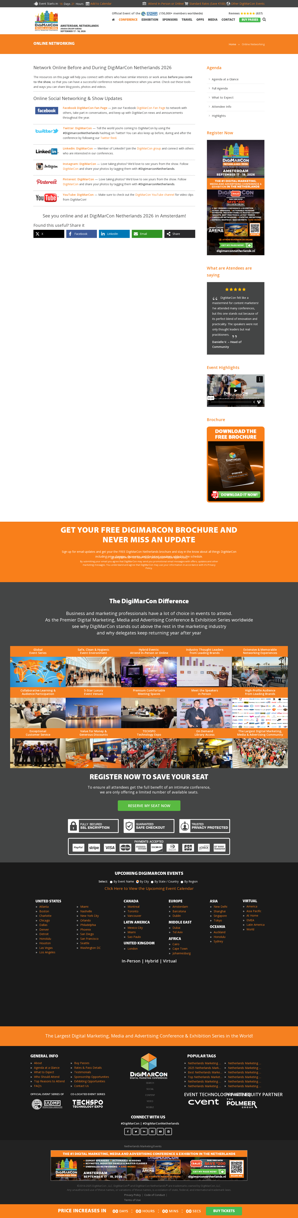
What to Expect (223, 97)
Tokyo (218, 920)
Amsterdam (180, 906)
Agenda (214, 67)
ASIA (214, 901)
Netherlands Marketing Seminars (245, 1077)
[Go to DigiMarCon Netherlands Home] (46, 21)
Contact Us (81, 1086)
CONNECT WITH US (148, 1117)
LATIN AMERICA (137, 923)
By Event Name (124, 881)
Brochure (216, 419)
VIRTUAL (250, 901)
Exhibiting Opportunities (89, 1081)
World (250, 929)
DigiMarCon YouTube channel (154, 195)
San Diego (87, 934)
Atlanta (44, 906)
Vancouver (134, 916)
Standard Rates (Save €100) (207, 3)
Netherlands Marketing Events (205, 1063)
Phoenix (85, 929)
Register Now (220, 132)
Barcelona (179, 911)
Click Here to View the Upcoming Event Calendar (149, 888)
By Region (191, 881)
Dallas (43, 925)
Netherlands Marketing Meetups (245, 1072)
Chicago (44, 920)
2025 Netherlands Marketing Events (205, 1068)
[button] (253, 290)
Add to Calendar (100, 3)
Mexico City (135, 928)
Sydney (218, 941)
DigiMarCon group (149, 148)
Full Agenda (220, 88)
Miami (84, 906)
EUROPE (175, 901)
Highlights (219, 116)
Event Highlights (223, 367)
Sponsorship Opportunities (91, 1077)
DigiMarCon (70, 169)
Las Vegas (46, 948)
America (252, 906)
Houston (45, 943)
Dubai (176, 928)
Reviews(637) (246, 13)
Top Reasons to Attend (49, 1081)
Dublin (177, 916)
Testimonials (82, 1072)
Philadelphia (88, 925)
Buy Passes (81, 1063)
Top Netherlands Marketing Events (205, 1077)
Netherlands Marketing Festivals (245, 1063)
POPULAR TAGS (201, 1056)
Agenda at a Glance (225, 79)
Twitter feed (108, 138)
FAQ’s (38, 1086)
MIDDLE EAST (180, 923)
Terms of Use (132, 1200)
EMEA (250, 920)
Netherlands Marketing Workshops (245, 1086)
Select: (103, 881)
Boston (44, 911)
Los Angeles (47, 952)
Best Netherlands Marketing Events (205, 1072)
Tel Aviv (178, 932)
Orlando (85, 920)
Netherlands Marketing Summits (245, 1081)
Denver (44, 929)
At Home (252, 915)
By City (144, 881)
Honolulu (45, 939)
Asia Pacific (254, 911)
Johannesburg (182, 953)
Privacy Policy (132, 1195)
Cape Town (180, 948)
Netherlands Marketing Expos (205, 1086)
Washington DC (90, 948)
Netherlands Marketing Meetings (245, 1068)
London (133, 948)
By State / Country (166, 881)
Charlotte (45, 916)
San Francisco (89, 939)
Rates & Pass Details (88, 1068)
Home (232, 44)
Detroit (44, 934)
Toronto (133, 911)
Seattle (84, 943)
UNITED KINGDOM (139, 943)
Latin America (256, 925)
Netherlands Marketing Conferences (205, 1081)
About (38, 1063)
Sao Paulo (134, 937)
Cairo (176, 944)
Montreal (133, 906)
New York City (89, 916)
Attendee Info (221, 106)
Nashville (86, 911)
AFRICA (175, 939)
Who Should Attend (46, 1077)
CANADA (131, 901)
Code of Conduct (154, 1195)
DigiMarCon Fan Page (151, 108)
